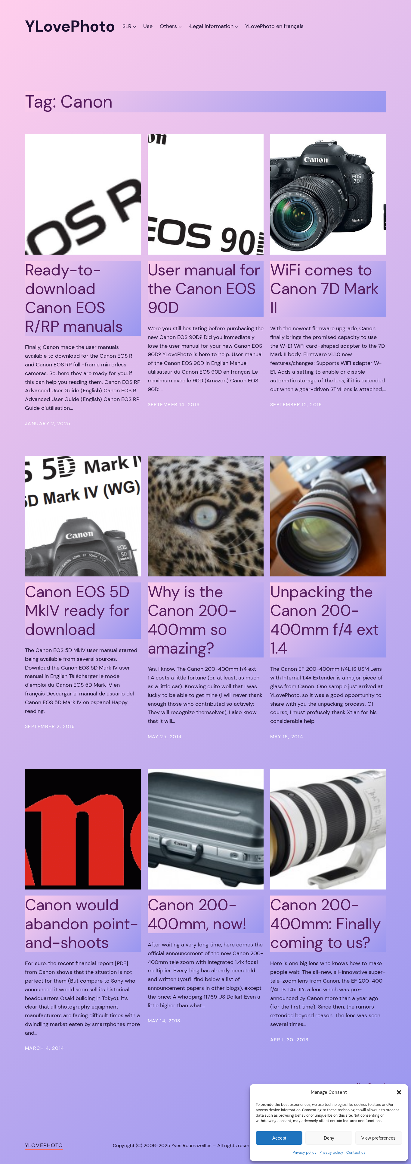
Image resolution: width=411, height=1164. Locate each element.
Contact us (355, 1152)
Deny (329, 1137)
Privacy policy (305, 1152)
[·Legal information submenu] (236, 26)
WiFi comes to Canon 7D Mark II (324, 289)
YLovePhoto (44, 1145)
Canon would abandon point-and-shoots (81, 924)
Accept (279, 1137)
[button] (399, 1092)
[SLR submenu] (134, 26)
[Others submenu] (180, 26)
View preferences (378, 1137)
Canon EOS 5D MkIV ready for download (77, 610)
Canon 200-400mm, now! (197, 914)
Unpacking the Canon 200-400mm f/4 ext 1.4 (324, 620)
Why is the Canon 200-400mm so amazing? (192, 620)
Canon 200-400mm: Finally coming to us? (325, 924)
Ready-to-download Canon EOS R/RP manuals (74, 298)
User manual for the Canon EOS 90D (204, 289)
